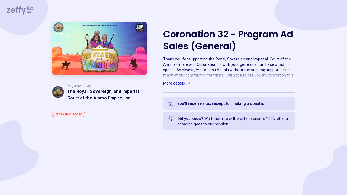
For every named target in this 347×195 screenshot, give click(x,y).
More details (174, 83)
